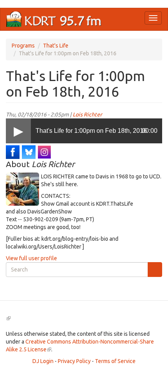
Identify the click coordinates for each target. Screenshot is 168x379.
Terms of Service (115, 361)
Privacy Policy (74, 361)
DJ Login (43, 361)
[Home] (53, 19)
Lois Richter (87, 114)
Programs (23, 45)
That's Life (55, 45)
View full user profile (31, 258)
